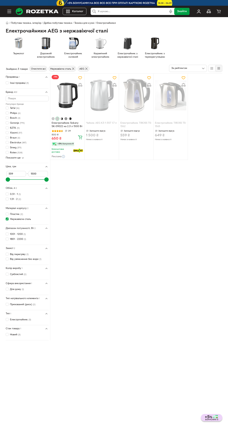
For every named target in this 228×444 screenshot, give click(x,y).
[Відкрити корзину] (218, 11)
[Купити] (80, 137)
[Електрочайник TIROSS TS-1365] (170, 95)
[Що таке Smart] (78, 150)
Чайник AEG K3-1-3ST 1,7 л (101, 123)
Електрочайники (106, 23)
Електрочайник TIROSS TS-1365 (170, 125)
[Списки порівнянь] (208, 11)
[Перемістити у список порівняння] (80, 85)
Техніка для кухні (84, 23)
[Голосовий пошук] (170, 11)
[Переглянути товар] (53, 118)
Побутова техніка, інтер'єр (26, 23)
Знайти (182, 11)
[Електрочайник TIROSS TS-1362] (136, 95)
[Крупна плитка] (211, 68)
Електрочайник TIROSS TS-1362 (136, 125)
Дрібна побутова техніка (58, 23)
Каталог (77, 11)
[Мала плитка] (218, 68)
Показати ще (13, 158)
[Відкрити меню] (9, 11)
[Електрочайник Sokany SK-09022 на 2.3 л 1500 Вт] (67, 95)
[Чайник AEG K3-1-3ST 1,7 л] (101, 95)
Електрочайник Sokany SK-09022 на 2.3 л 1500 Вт (67, 125)
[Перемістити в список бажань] (80, 78)
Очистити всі (38, 69)
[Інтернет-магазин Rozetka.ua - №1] (37, 11)
